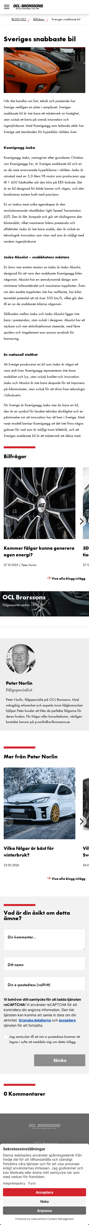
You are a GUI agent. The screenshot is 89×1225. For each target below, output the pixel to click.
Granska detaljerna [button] (35, 1020)
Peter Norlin (29, 565)
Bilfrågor (38, 19)
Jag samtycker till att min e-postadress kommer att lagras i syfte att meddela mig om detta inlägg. (44, 1039)
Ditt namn (15, 964)
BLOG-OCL (19, 19)
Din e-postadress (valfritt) (29, 984)
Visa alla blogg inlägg (68, 578)
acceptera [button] (67, 1020)
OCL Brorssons (46, 1143)
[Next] (81, 521)
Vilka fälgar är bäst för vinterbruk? (29, 851)
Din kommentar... (22, 937)
